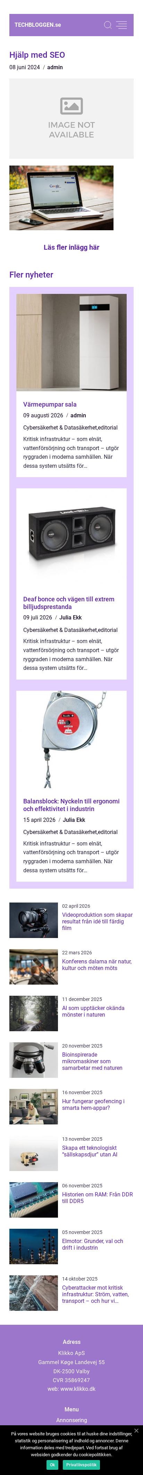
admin (55, 67)
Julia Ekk (70, 617)
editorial (108, 427)
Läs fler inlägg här (71, 247)
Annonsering (71, 1420)
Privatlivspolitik (81, 1464)
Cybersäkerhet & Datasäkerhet (60, 427)
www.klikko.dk (77, 1389)
